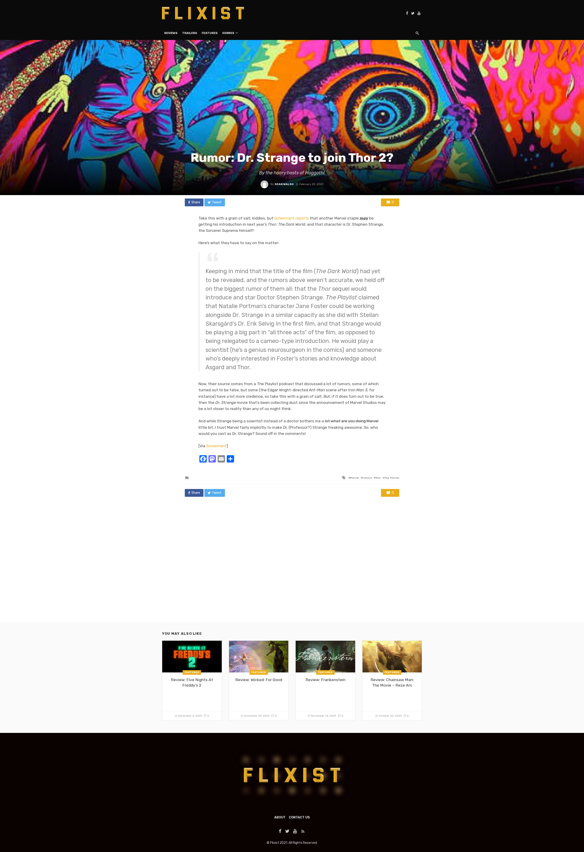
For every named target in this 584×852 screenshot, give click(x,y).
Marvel (354, 477)
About (280, 817)
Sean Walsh (284, 184)
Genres (228, 33)
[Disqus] (292, 564)
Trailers (189, 33)
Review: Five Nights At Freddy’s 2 (192, 682)
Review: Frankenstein (325, 679)
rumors (367, 477)
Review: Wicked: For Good (258, 679)
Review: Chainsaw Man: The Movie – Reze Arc (392, 682)
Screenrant (216, 446)
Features (210, 33)
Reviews (170, 33)
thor (378, 477)
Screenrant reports (291, 218)
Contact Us (299, 817)
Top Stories (392, 477)
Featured (192, 672)
